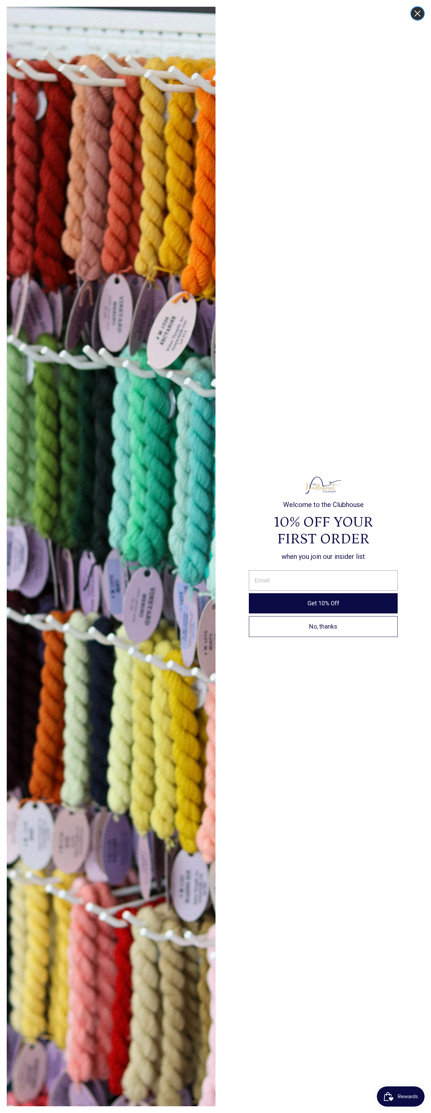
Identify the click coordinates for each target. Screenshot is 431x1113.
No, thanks (323, 626)
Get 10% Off (323, 603)
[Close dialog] (417, 13)
